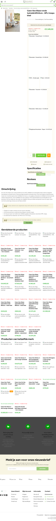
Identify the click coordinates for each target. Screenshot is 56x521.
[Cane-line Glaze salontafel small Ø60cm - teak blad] (7, 292)
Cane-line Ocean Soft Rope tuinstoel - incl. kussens (7, 250)
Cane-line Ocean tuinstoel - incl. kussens (20, 250)
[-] (34, 156)
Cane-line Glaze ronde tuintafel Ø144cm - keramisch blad (7, 277)
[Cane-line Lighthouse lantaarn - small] (49, 372)
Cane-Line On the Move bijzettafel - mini (20, 383)
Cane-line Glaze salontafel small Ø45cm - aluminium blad (49, 277)
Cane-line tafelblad (33, 34)
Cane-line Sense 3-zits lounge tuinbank (21, 358)
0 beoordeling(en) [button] (39, 19)
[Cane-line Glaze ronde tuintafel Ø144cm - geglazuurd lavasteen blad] (21, 264)
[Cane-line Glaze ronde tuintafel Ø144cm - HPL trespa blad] (49, 238)
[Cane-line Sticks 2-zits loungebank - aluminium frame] (35, 348)
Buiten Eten (5, 8)
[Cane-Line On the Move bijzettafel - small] (7, 348)
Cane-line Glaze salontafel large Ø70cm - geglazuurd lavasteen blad (33, 305)
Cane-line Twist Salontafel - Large (34, 383)
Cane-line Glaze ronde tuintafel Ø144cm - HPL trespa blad (47, 251)
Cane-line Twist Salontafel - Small (6, 383)
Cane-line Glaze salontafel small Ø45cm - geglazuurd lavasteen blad (33, 278)
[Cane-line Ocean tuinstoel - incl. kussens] (21, 238)
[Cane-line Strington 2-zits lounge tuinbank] (49, 348)
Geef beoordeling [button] (48, 19)
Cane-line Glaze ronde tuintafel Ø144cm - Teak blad (35, 250)
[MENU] (1, 1)
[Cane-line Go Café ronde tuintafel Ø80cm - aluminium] (21, 320)
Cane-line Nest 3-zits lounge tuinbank (7, 407)
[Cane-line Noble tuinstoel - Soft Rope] (7, 320)
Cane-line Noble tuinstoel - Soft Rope (6, 331)
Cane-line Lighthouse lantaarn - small (49, 383)
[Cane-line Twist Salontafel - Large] (35, 372)
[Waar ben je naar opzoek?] (54, 5)
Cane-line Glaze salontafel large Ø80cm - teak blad (20, 303)
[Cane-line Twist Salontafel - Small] (7, 372)
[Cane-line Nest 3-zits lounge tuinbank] (7, 397)
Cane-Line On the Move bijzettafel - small (6, 359)
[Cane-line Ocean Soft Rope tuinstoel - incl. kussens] (7, 238)
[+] (34, 154)
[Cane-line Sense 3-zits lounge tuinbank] (21, 348)
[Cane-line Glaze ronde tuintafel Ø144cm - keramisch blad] (7, 264)
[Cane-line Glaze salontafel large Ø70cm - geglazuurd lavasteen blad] (35, 292)
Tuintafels (11, 8)
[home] (1, 8)
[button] (41, 155)
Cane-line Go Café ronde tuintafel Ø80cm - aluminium (21, 331)
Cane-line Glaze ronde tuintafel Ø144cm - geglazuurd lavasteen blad (19, 278)
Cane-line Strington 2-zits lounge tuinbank (49, 359)
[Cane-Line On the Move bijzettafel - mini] (21, 372)
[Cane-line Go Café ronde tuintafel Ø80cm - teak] (35, 320)
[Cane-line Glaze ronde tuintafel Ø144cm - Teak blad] (35, 238)
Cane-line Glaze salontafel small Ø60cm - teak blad (6, 303)
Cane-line (34, 30)
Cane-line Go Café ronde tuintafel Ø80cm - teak (34, 331)
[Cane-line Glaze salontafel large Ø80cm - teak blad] (21, 292)
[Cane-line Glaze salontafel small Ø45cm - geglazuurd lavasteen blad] (35, 264)
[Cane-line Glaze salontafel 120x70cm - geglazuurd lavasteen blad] (49, 292)
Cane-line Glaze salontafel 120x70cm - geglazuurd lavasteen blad (47, 305)
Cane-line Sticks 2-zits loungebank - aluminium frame (34, 359)
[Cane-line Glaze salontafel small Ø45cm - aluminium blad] (49, 264)
